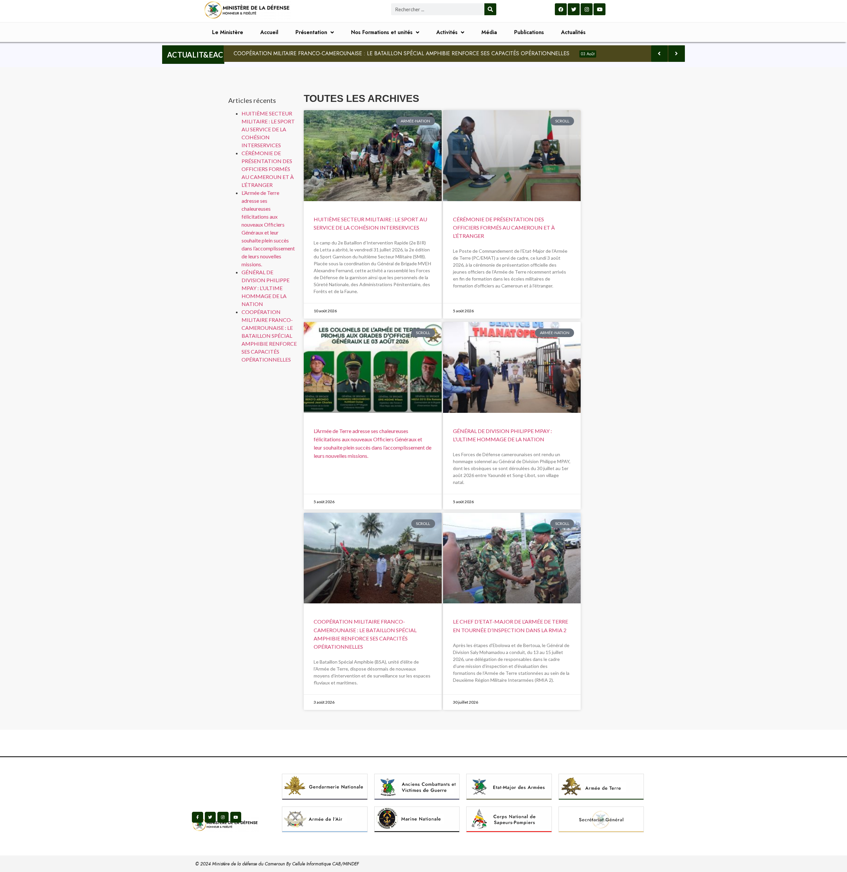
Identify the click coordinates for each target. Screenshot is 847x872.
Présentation (311, 32)
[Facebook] (561, 9)
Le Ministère (227, 32)
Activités (447, 32)
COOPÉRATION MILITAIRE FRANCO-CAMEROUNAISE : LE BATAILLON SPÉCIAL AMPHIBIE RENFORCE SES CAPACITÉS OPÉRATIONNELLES (414, 53)
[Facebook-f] (197, 817)
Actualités (573, 32)
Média (489, 32)
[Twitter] (574, 9)
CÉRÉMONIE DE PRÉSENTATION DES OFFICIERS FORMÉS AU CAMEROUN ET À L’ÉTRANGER (268, 169)
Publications (529, 32)
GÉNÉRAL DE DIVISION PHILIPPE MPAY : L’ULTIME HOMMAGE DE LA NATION (266, 288)
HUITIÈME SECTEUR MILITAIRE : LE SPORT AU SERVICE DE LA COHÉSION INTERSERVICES (268, 129)
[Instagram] (587, 9)
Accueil (269, 32)
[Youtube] (599, 9)
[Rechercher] (490, 9)
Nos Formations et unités (382, 32)
